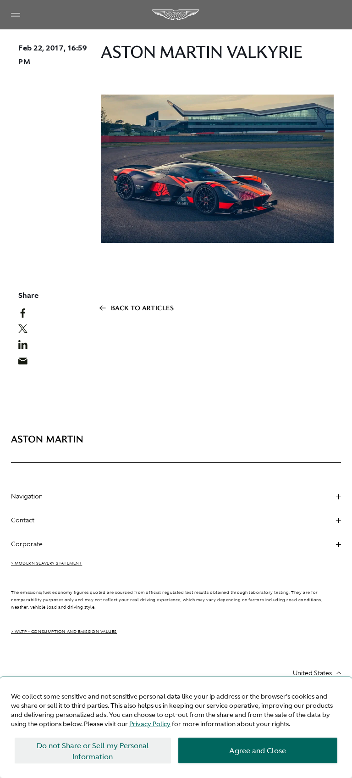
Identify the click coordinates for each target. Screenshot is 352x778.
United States (312, 673)
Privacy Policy (149, 724)
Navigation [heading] (27, 496)
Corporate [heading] (27, 544)
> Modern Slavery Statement (46, 563)
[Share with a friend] (26, 363)
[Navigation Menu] (15, 14)
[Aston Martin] (176, 15)
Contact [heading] (22, 520)
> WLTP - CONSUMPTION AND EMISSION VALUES (64, 631)
